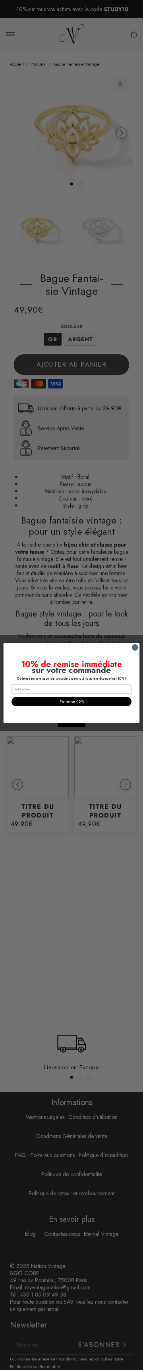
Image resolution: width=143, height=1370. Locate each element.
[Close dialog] (135, 647)
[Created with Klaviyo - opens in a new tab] (71, 725)
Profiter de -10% (72, 701)
